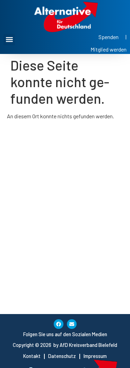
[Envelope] (72, 324)
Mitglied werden (108, 49)
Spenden (108, 37)
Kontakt (32, 356)
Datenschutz (62, 356)
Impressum (95, 356)
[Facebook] (58, 324)
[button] (9, 39)
